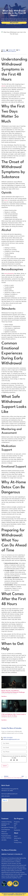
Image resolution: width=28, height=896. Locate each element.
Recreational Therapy (7, 827)
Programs (17, 821)
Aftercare (4, 831)
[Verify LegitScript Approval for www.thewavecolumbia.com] (4, 886)
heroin (6, 200)
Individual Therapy (6, 821)
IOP (15, 826)
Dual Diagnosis (5, 829)
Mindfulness (4, 833)
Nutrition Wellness (6, 838)
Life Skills (3, 840)
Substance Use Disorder (5, 824)
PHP (15, 828)
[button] (25, 67)
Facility (16, 840)
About (15, 836)
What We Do (17, 838)
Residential (17, 830)
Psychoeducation (6, 836)
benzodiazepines (9, 273)
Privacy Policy (18, 842)
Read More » (4, 696)
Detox (15, 824)
